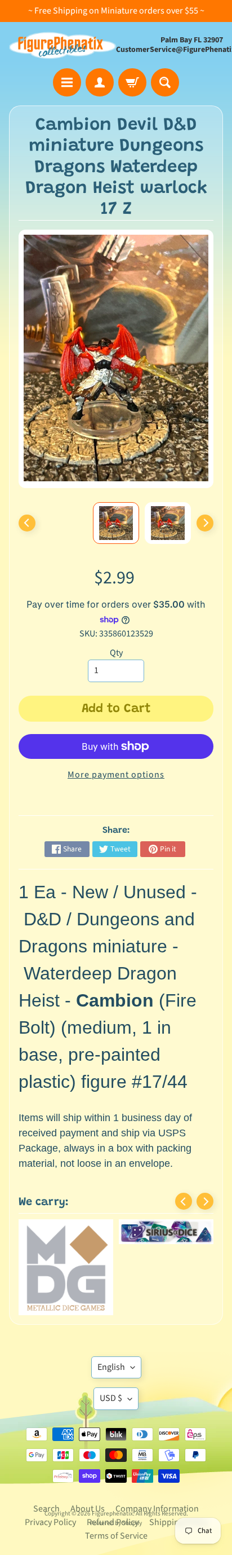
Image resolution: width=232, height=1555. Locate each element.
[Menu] (67, 82)
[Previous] (27, 523)
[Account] (100, 82)
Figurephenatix (112, 1442)
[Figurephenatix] (62, 45)
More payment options (116, 774)
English (111, 1296)
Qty (116, 653)
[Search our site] (165, 82)
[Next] (205, 523)
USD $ (111, 1327)
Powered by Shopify (116, 1452)
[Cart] (132, 82)
